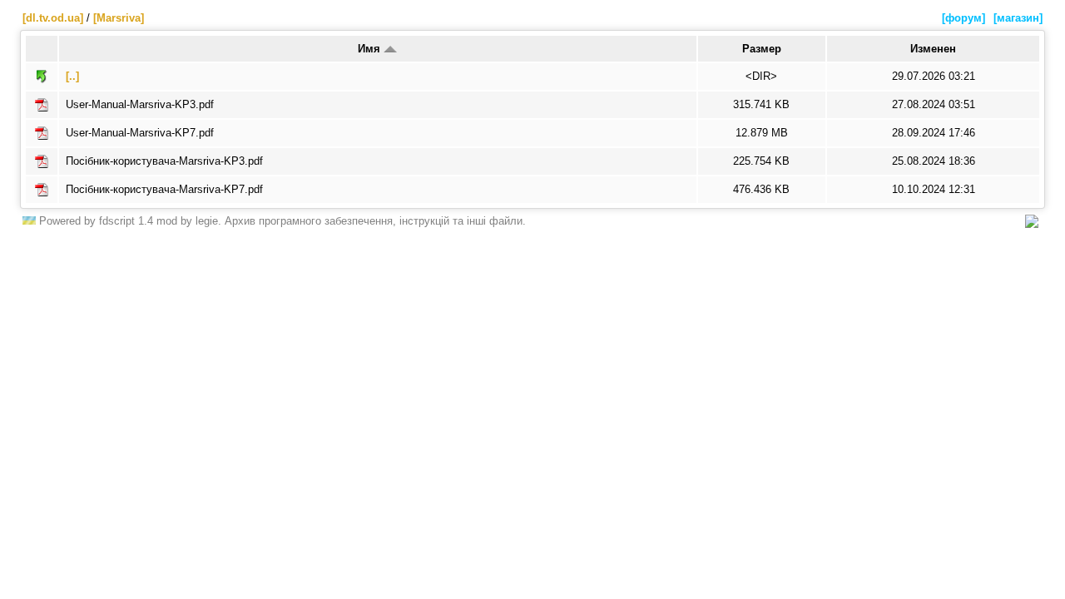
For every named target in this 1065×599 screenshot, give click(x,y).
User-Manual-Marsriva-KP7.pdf (140, 132)
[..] (72, 76)
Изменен (933, 48)
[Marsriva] (118, 18)
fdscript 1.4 (126, 221)
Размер (761, 48)
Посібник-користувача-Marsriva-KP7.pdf (164, 189)
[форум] (963, 18)
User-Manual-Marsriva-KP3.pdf (140, 104)
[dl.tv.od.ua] (52, 18)
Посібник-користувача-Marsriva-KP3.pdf (164, 161)
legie (207, 221)
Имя (371, 48)
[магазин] (1018, 18)
